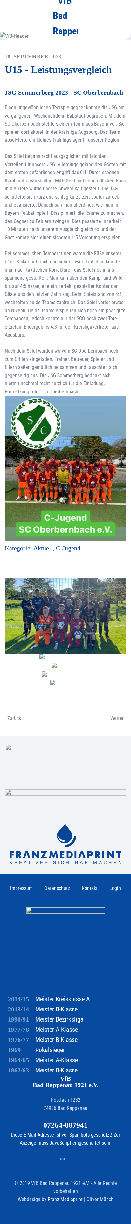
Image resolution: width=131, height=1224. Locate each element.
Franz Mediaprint (66, 1199)
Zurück (14, 718)
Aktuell (43, 548)
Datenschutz (57, 888)
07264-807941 (65, 1125)
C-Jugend (68, 548)
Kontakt (90, 888)
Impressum (21, 888)
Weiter (117, 718)
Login (115, 888)
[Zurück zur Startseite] (65, 16)
